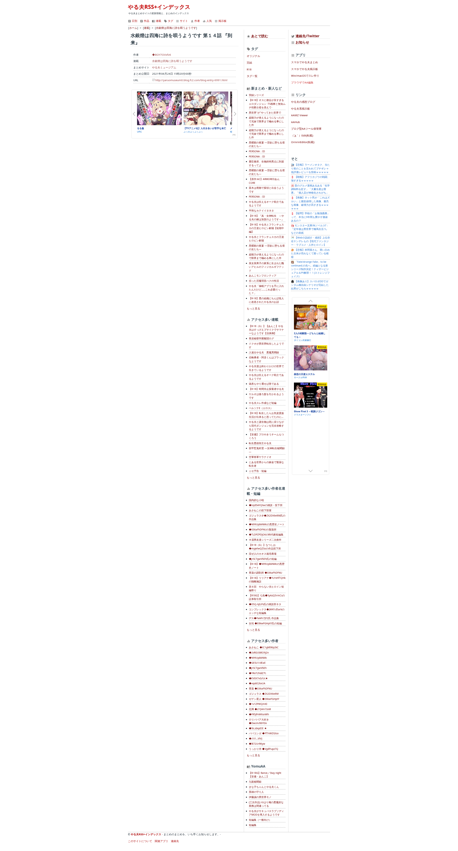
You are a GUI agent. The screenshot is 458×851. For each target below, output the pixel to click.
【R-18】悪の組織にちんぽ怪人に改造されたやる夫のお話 (266, 300)
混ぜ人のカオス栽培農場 (262, 553)
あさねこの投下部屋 (260, 510)
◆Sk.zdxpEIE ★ (258, 728)
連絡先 (175, 841)
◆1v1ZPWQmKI (258, 704)
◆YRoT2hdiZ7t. (257, 673)
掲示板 (222, 21)
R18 (249, 69)
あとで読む (259, 36)
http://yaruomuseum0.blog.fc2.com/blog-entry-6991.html (191, 80)
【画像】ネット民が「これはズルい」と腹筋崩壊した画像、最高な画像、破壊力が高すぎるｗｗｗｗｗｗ (310, 203)
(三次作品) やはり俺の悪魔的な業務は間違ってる (266, 804)
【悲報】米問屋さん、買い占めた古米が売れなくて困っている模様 (310, 253)
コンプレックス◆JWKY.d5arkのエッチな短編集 (266, 611)
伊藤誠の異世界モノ (260, 797)
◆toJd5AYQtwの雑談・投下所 (265, 505)
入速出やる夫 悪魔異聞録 (264, 352)
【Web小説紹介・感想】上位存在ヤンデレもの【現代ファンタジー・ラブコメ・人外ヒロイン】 (310, 241)
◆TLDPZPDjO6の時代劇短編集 (266, 534)
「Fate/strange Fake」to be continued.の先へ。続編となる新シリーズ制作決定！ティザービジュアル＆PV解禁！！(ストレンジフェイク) (310, 269)
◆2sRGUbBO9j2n (259, 652)
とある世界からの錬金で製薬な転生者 (266, 464)
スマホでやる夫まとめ (304, 62)
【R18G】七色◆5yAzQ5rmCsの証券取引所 (267, 597)
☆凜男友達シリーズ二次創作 (265, 539)
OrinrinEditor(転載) (303, 142)
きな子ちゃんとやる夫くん (264, 787)
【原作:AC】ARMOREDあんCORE (264, 180)
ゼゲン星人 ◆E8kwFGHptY (264, 699)
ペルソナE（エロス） (261, 408)
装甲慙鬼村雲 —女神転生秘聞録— (267, 450)
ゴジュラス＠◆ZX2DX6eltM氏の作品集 (267, 517)
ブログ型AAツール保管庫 (306, 128)
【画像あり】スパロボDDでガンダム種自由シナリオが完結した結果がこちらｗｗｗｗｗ (310, 285)
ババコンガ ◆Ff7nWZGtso (264, 733)
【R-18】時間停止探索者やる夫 (266, 389)
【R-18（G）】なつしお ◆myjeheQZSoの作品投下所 (265, 546)
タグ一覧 (252, 76)
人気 (209, 21)
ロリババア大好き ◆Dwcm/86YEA (259, 721)
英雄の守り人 (256, 792)
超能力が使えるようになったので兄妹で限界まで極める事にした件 (266, 121)
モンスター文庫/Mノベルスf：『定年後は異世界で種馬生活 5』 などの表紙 (310, 229)
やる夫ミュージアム (164, 67)
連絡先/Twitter (307, 36)
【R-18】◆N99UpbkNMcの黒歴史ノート (266, 565)
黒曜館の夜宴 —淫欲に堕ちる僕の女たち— (267, 144)
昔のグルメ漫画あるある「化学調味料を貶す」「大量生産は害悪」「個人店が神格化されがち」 (310, 189)
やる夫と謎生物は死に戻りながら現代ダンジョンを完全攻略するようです (266, 425)
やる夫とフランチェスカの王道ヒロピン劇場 (266, 238)
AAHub (295, 122)
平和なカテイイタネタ (261, 210)
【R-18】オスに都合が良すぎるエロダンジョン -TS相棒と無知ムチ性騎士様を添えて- (267, 103)
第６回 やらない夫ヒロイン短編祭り (266, 588)
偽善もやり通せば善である (264, 383)
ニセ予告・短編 (257, 471)
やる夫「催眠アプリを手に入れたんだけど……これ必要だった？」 (266, 289)
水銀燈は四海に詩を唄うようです (172, 61)
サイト (183, 21)
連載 (158, 21)
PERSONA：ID (257, 151)
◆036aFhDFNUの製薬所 (262, 529)
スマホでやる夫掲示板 (304, 69)
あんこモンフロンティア (262, 275)
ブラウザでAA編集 (302, 82)
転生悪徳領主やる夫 (260, 443)
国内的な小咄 (256, 500)
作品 (146, 21)
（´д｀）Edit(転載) (302, 135)
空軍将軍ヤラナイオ (260, 457)
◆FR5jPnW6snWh (259, 714)
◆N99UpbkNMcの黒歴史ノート (266, 524)
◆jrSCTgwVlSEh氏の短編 (263, 559)
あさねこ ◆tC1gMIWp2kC (264, 647)
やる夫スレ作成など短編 (262, 403)
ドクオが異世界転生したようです (266, 345)
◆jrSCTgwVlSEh (258, 668)
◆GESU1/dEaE (257, 662)
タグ (170, 21)
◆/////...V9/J (255, 738)
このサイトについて (140, 841)
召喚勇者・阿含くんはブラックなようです (266, 359)
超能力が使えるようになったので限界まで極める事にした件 (266, 256)
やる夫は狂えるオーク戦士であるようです (266, 203)
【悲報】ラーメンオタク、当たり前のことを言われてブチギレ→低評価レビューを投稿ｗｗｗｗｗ (310, 168)
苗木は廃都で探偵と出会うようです (266, 189)
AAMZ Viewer (299, 115)
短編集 (252, 825)
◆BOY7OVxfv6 (161, 54)
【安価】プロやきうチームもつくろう (266, 436)
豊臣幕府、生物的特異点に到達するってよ (266, 163)
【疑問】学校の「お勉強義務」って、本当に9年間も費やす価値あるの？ (310, 217)
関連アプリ (161, 841)
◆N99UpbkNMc (258, 657)
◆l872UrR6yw (257, 743)
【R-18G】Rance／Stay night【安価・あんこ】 (265, 774)
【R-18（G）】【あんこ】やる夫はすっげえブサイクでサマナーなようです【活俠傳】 (266, 329)
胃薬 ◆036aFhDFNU (260, 688)
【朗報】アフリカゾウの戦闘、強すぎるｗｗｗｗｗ (310, 178)
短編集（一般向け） (260, 819)
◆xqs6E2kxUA (257, 683)
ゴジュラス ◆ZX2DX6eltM (264, 693)
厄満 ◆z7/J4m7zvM (260, 709)
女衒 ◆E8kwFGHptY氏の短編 (265, 623)
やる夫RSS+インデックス (159, 6)
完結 (249, 62)
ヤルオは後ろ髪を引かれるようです (266, 396)
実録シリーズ (256, 95)
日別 (134, 21)
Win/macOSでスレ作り (305, 75)
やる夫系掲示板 (300, 108)
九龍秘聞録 (255, 781)
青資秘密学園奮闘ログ (261, 338)
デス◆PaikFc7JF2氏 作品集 (264, 618)
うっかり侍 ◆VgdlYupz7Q (263, 749)
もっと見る (253, 308)
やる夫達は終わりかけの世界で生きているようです (266, 368)
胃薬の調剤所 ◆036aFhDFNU (265, 572)
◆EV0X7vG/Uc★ (258, 678)
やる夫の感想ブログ (303, 102)
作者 (197, 21)
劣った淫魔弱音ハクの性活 (264, 280)
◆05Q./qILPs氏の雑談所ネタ (265, 604)
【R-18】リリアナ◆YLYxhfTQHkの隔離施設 (267, 579)
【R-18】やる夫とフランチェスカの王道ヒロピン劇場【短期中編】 (266, 228)
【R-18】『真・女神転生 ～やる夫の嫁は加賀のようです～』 (266, 217)
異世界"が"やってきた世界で (265, 112)
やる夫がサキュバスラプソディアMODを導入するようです (266, 812)
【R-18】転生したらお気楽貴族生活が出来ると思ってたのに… (266, 415)
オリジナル (253, 56)
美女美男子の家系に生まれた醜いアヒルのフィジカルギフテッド (266, 267)
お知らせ (302, 42)
